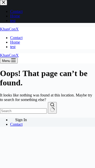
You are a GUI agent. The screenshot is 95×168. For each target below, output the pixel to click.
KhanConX (9, 29)
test (12, 47)
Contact (16, 38)
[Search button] (52, 108)
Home (15, 42)
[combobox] (23, 111)
